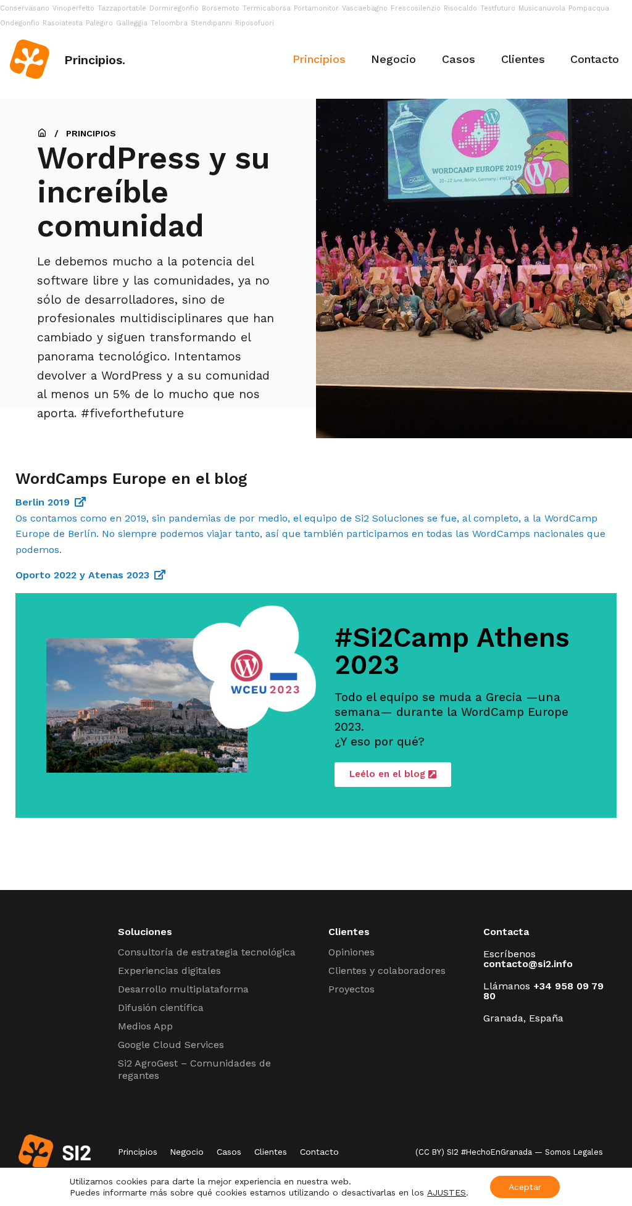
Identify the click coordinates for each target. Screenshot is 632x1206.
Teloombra (169, 23)
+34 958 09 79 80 (543, 991)
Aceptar (525, 1187)
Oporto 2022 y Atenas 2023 (82, 575)
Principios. (94, 59)
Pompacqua (588, 8)
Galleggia (132, 23)
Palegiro (99, 23)
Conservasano (24, 8)
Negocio (393, 58)
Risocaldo (460, 8)
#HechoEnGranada (496, 1152)
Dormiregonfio (174, 8)
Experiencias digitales (169, 970)
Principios (319, 58)
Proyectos (351, 989)
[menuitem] (319, 59)
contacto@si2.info (528, 964)
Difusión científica (161, 1007)
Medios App (145, 1026)
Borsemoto (220, 8)
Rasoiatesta (63, 23)
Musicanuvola (541, 8)
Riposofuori (254, 23)
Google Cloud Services (171, 1044)
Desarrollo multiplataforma (183, 989)
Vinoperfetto (73, 8)
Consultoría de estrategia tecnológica (207, 952)
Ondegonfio (20, 23)
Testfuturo (497, 8)
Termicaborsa (267, 8)
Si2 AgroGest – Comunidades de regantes (194, 1069)
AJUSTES (446, 1192)
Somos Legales (574, 1152)
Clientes (523, 58)
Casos (458, 58)
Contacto (594, 58)
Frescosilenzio (416, 8)
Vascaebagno (365, 8)
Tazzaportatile (122, 8)
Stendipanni (211, 23)
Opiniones (351, 952)
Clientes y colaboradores (387, 970)
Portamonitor (316, 8)
